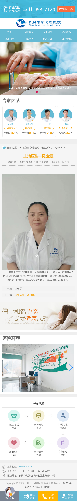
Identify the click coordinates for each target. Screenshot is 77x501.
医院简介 (28, 32)
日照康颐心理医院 (29, 147)
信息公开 (47, 39)
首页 (9, 32)
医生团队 (47, 32)
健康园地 (9, 39)
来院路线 (67, 39)
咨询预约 (11, 128)
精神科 (59, 147)
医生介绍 (47, 147)
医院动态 (28, 39)
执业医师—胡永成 (25, 294)
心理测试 (67, 32)
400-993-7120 (26, 466)
